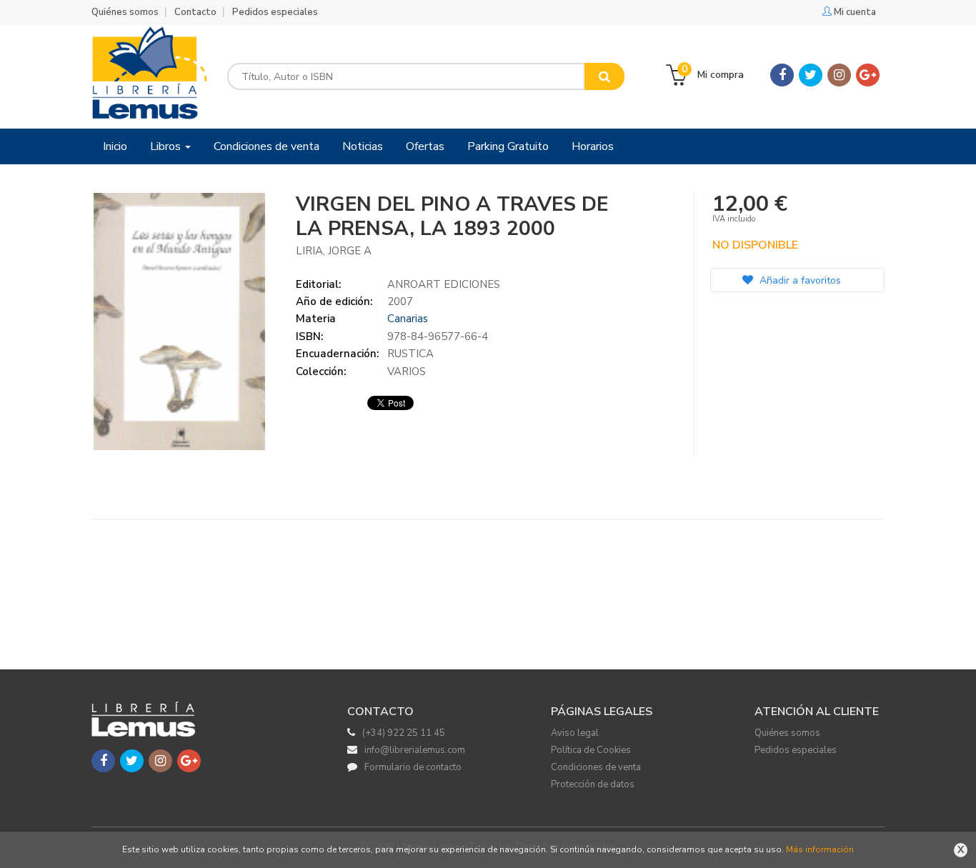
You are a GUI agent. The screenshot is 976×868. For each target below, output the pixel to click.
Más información (820, 849)
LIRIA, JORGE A (334, 251)
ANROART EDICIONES (443, 284)
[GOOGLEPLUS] (868, 75)
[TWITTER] (810, 75)
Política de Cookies (591, 750)
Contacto (195, 12)
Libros (167, 146)
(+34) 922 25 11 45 (403, 733)
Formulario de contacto (413, 767)
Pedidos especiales (275, 12)
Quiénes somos (125, 12)
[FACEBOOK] (782, 75)
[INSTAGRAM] (839, 75)
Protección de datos (592, 784)
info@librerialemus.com (414, 750)
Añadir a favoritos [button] (799, 280)
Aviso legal (575, 733)
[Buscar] (604, 76)
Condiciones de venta (596, 767)
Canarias (407, 318)
